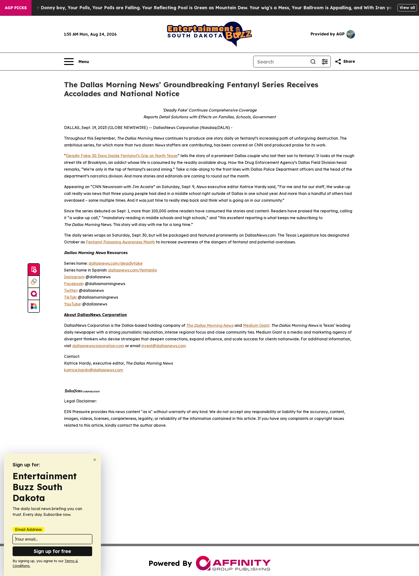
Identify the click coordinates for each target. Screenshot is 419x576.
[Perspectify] (33, 282)
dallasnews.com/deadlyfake (116, 263)
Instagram (74, 276)
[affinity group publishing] (33, 294)
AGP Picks (16, 7)
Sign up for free (52, 551)
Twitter (70, 290)
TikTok (70, 297)
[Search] (313, 61)
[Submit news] (33, 270)
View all (407, 7)
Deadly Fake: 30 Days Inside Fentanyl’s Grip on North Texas (121, 155)
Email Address (28, 529)
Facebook (73, 283)
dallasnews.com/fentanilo (132, 270)
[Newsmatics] (33, 306)
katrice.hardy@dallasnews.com (93, 370)
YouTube (72, 304)
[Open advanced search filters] (324, 61)
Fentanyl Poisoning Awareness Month (120, 242)
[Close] (94, 459)
